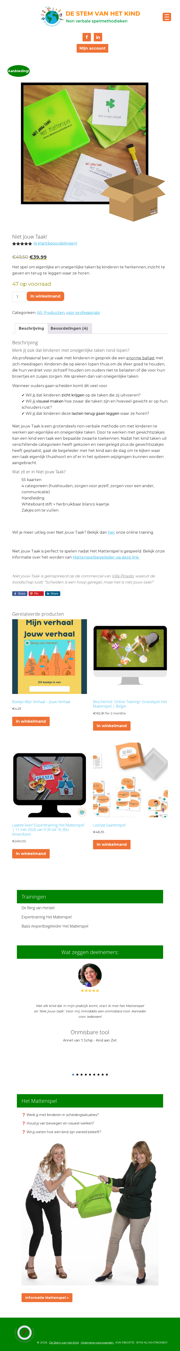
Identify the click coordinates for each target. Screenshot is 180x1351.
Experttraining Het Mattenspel (47, 917)
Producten (54, 312)
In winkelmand (45, 296)
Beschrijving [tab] (31, 328)
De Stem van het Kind (90, 17)
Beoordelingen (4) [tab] (69, 328)
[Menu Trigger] (167, 17)
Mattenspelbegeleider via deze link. (106, 557)
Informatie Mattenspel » (47, 1298)
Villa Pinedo (123, 576)
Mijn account (92, 48)
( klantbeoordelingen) (55, 243)
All (39, 312)
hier (111, 532)
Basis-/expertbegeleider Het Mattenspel (55, 926)
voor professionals (83, 312)
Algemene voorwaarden (97, 1342)
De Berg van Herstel (38, 907)
